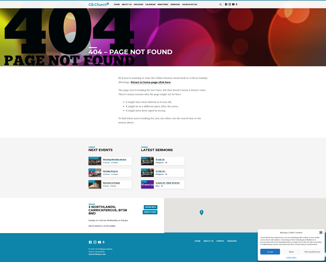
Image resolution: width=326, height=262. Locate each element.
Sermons (175, 4)
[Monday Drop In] (95, 173)
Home (117, 4)
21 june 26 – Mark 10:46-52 (168, 183)
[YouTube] (233, 4)
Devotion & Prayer (111, 183)
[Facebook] (226, 4)
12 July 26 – (161, 171)
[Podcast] (236, 4)
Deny (291, 251)
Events (220, 241)
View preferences (312, 251)
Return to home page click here (151, 82)
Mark (157, 186)
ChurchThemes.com (97, 254)
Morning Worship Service (114, 159)
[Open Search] (220, 4)
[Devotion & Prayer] (95, 184)
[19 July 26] (147, 161)
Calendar (150, 4)
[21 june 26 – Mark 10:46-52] (147, 184)
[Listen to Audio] (166, 162)
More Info (150, 207)
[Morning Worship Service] (95, 161)
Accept (270, 251)
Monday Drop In (110, 171)
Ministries (163, 4)
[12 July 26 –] (147, 173)
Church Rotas (189, 4)
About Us (127, 4)
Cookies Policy (291, 257)
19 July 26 (160, 159)
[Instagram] (229, 4)
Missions (138, 4)
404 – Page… (100, 63)
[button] (321, 232)
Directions (150, 212)
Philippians (159, 163)
